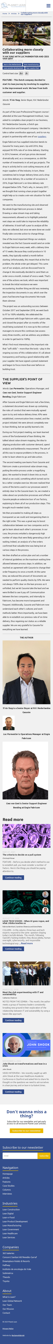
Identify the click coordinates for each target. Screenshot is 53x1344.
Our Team (7, 1305)
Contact (6, 1313)
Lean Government (11, 1229)
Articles (14, 13)
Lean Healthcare (10, 1233)
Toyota (6, 1281)
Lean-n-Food (9, 1217)
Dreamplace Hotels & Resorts (16, 1261)
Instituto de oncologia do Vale (17, 1269)
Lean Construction (11, 1210)
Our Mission (8, 1309)
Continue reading (13, 877)
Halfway (6, 1265)
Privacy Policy (8, 1328)
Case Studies (9, 1186)
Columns (7, 1190)
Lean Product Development (15, 1221)
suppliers (42, 136)
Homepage (8, 1174)
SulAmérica (8, 1273)
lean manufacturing (31, 64)
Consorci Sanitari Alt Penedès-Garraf (20, 1257)
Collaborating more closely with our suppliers (34, 13)
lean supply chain (32, 68)
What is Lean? (9, 1297)
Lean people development (13, 68)
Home (5, 13)
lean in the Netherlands (12, 64)
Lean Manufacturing (12, 1225)
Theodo (6, 1277)
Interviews (7, 1194)
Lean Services (9, 1237)
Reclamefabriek (18, 1335)
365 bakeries (8, 1253)
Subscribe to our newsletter (26, 1130)
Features (7, 1182)
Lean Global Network (12, 1301)
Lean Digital (8, 1213)
